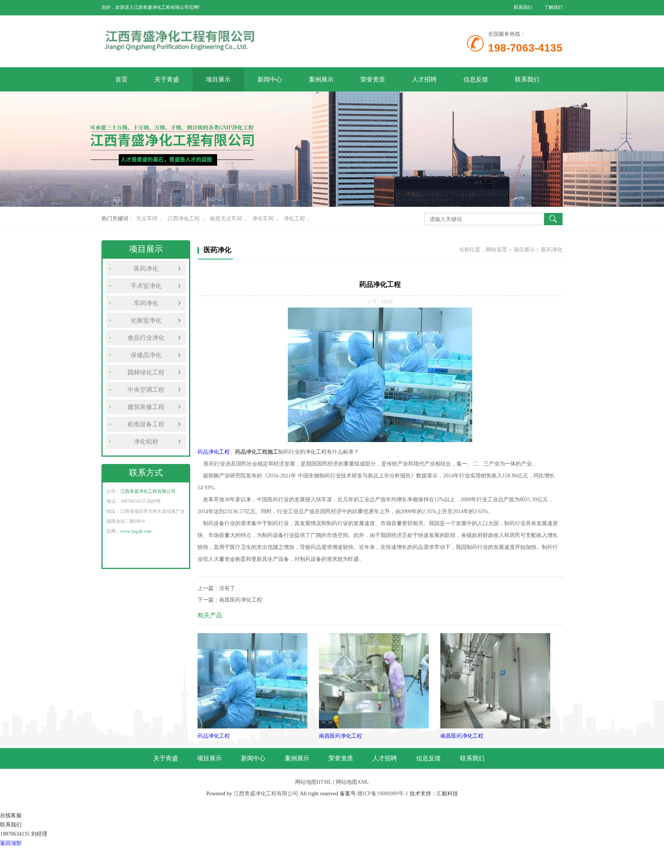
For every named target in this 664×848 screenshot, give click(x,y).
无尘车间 (147, 218)
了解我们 (553, 7)
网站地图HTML (313, 782)
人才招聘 (424, 79)
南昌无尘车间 (226, 218)
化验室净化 (146, 320)
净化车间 (263, 218)
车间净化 (146, 303)
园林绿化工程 (146, 372)
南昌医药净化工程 (240, 600)
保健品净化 (146, 355)
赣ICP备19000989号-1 (382, 793)
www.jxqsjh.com (135, 531)
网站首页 (496, 250)
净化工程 (294, 218)
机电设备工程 (146, 424)
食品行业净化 (146, 337)
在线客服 (11, 815)
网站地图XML (352, 782)
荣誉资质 (372, 79)
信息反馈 (475, 79)
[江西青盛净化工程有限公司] (255, 54)
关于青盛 (166, 79)
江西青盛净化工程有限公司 (148, 491)
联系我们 (523, 7)
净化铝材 (146, 441)
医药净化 (146, 268)
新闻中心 (269, 79)
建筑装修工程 (146, 407)
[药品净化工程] (252, 727)
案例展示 (321, 79)
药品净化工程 (214, 452)
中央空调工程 (146, 389)
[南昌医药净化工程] (374, 727)
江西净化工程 (184, 218)
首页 (121, 79)
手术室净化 (146, 286)
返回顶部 (11, 843)
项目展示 (218, 79)
